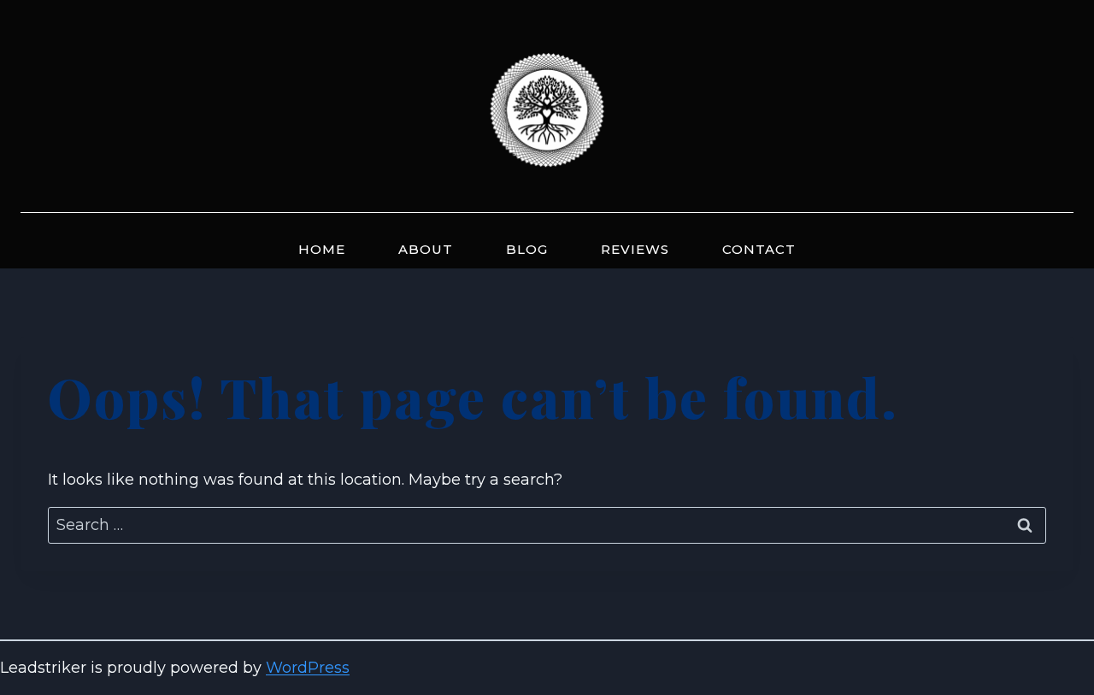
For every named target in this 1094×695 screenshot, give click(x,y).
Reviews (635, 249)
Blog (527, 249)
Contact (759, 249)
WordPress (308, 667)
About (425, 249)
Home (321, 249)
